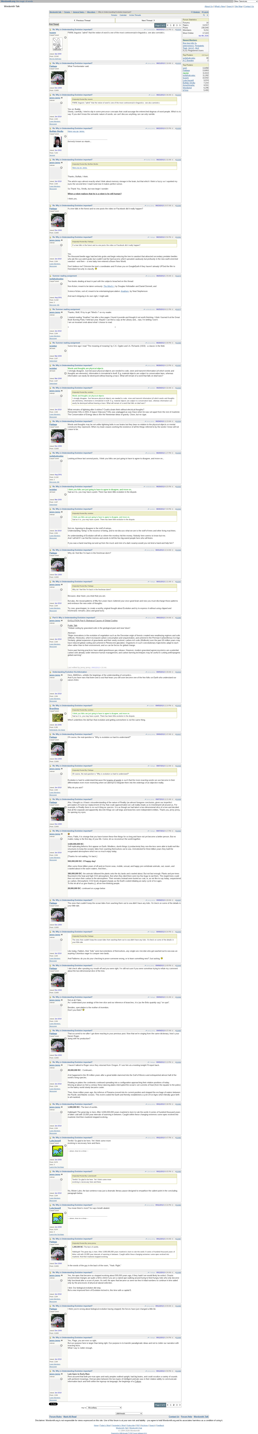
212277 (178, 309)
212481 (178, 1104)
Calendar (123, 15)
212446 (178, 997)
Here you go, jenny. (76, 131)
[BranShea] (57, 721)
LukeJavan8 (151, 1171)
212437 (178, 900)
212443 (178, 932)
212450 (178, 1030)
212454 (178, 1062)
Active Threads (135, 15)
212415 (178, 705)
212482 (178, 1137)
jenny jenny (151, 63)
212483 (178, 1171)
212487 (178, 1239)
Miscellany (91, 12)
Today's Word (105, 1425)
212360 (178, 618)
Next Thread (147, 20)
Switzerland (53, 361)
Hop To (83, 1408)
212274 (178, 276)
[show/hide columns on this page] (207, 15)
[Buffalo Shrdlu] (58, 146)
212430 (178, 799)
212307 (178, 365)
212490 (178, 1306)
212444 (178, 965)
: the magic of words (17, 1)
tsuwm (152, 95)
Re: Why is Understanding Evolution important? (72, 30)
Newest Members (190, 40)
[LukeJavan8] (57, 1156)
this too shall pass (55, 59)
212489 (178, 1272)
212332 (178, 486)
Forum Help (186, 1417)
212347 (178, 581)
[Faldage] (57, 84)
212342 (178, 509)
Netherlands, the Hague (57, 730)
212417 (178, 734)
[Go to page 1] (167, 25)
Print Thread (54, 24)
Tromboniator (150, 29)
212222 (178, 63)
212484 (178, 1205)
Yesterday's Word (119, 1425)
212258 (178, 160)
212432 (178, 831)
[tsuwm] (57, 50)
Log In (205, 12)
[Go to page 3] (179, 25)
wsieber (152, 388)
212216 (178, 29)
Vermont (52, 155)
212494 (178, 1337)
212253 (178, 128)
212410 (178, 672)
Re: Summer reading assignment (66, 309)
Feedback (160, 1425)
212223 (178, 95)
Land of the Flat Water (57, 1167)
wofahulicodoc (150, 309)
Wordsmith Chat (136, 1428)
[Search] (204, 15)
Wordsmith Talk (55, 12)
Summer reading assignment (65, 276)
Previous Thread (83, 20)
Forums (67, 12)
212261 (178, 237)
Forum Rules (56, 1417)
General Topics (78, 12)
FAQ (138, 1425)
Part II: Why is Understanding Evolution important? (74, 618)
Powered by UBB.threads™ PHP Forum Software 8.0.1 (129, 1433)
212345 (178, 550)
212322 (178, 388)
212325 (178, 453)
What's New (219, 6)
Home (96, 1425)
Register (196, 12)
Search (230, 6)
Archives (144, 1425)
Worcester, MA (54, 305)
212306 (178, 343)
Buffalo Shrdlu (150, 160)
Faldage (152, 237)
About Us (209, 6)
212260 (178, 205)
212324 (178, 421)
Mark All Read (69, 1417)
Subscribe (131, 1425)
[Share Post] (172, 29)
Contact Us (249, 6)
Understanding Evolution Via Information (70, 672)
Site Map (238, 6)
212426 (178, 766)
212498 (178, 1371)
